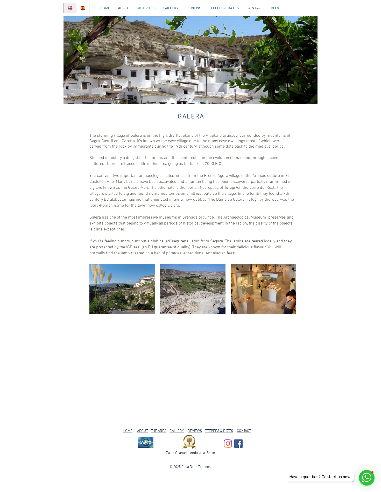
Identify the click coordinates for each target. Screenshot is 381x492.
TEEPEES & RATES (219, 431)
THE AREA (158, 431)
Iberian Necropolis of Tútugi (210, 187)
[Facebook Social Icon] (238, 443)
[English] (70, 8)
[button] (122, 289)
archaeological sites (156, 175)
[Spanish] (82, 8)
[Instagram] (228, 443)
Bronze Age (214, 175)
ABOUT (142, 431)
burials (132, 181)
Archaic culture (266, 175)
